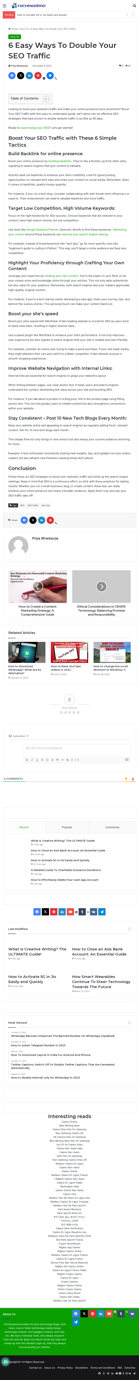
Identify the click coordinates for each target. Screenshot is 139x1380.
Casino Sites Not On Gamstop (69, 1129)
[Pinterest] (38, 75)
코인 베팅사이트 (69, 1224)
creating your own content (61, 276)
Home (14, 28)
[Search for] (134, 7)
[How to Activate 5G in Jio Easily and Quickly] (37, 968)
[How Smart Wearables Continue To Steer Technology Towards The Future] (101, 968)
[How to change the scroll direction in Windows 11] (112, 652)
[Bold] (27, 760)
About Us (49, 1367)
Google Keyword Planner (42, 229)
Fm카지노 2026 (69, 1220)
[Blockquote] (57, 760)
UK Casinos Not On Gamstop (69, 1136)
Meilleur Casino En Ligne (69, 1163)
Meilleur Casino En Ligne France (69, 1175)
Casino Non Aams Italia (69, 1148)
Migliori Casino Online (69, 1251)
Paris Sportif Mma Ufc (69, 1213)
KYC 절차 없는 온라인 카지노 (69, 1216)
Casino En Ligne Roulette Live (69, 1232)
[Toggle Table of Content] (44, 99)
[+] (77, 759)
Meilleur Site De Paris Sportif (69, 1205)
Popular (67, 827)
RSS (120, 1367)
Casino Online (69, 1121)
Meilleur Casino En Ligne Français (69, 1201)
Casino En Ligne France (69, 1258)
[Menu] (4, 7)
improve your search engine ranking (85, 234)
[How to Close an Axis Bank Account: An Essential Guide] (101, 941)
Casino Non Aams (69, 1152)
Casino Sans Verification (69, 1228)
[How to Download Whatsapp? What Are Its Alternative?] (26, 652)
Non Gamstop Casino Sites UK (69, 1159)
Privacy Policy (65, 1367)
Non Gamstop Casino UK (69, 1133)
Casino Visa (69, 1194)
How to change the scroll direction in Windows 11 (111, 668)
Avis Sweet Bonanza (69, 1209)
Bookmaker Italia (69, 1186)
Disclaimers (81, 1367)
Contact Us (35, 1367)
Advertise (130, 1367)
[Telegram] (102, 911)
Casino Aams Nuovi (69, 1293)
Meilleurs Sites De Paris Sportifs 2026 (69, 1235)
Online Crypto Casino (69, 1289)
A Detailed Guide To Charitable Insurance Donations (66, 870)
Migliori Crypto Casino (69, 1274)
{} (72, 759)
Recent (24, 827)
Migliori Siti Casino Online (69, 1266)
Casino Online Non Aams (69, 1190)
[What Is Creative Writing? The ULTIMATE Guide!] (37, 941)
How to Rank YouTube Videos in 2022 (66, 668)
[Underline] (37, 760)
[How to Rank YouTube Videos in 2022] (69, 652)
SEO (22, 505)
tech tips (46, 505)
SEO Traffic (33, 505)
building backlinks (59, 161)
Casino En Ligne (69, 1277)
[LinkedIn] (29, 75)
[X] (20, 75)
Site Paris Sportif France (69, 1239)
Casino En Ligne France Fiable (69, 1270)
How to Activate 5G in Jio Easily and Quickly (42, 14)
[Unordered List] (52, 760)
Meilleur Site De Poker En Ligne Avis (69, 1197)
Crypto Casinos (69, 1281)
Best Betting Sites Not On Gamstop (70, 1140)
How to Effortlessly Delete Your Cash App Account (64, 880)
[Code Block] (62, 760)
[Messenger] (50, 75)
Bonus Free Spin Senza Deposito (69, 1262)
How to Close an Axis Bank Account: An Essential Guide (68, 850)
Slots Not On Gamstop (69, 1156)
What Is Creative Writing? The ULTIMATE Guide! (63, 840)
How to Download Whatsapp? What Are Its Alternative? (24, 670)
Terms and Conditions (102, 1367)
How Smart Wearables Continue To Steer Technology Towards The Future (101, 982)
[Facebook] (12, 75)
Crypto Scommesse (70, 1243)
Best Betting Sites (69, 1125)
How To (24, 28)
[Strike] (42, 760)
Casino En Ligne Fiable (69, 1182)
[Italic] (32, 760)
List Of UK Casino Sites (69, 1144)
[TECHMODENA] (28, 6)
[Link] (67, 760)
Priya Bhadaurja (19, 65)
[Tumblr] (82, 911)
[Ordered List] (47, 760)
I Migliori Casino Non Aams (69, 1178)
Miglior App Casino (69, 1247)
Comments (112, 827)
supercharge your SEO (34, 127)
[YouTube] (70, 911)
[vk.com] (93, 911)
